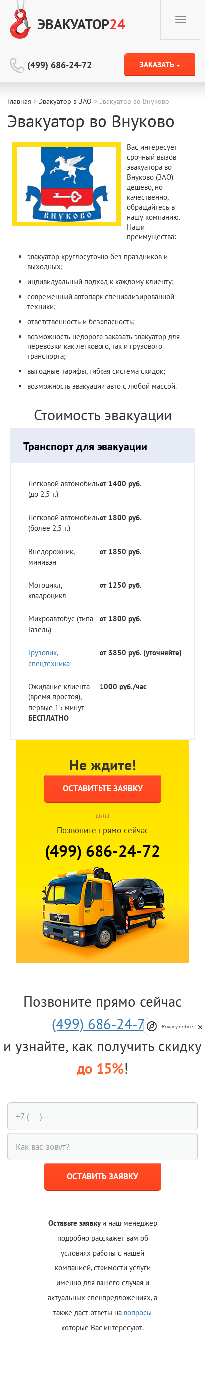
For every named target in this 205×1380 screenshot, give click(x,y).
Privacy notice (177, 1026)
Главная (19, 101)
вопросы (138, 1312)
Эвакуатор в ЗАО (65, 101)
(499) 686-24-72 (59, 65)
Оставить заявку (102, 1176)
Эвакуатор (81, 24)
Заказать (158, 64)
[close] (200, 1026)
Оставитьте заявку (103, 788)
